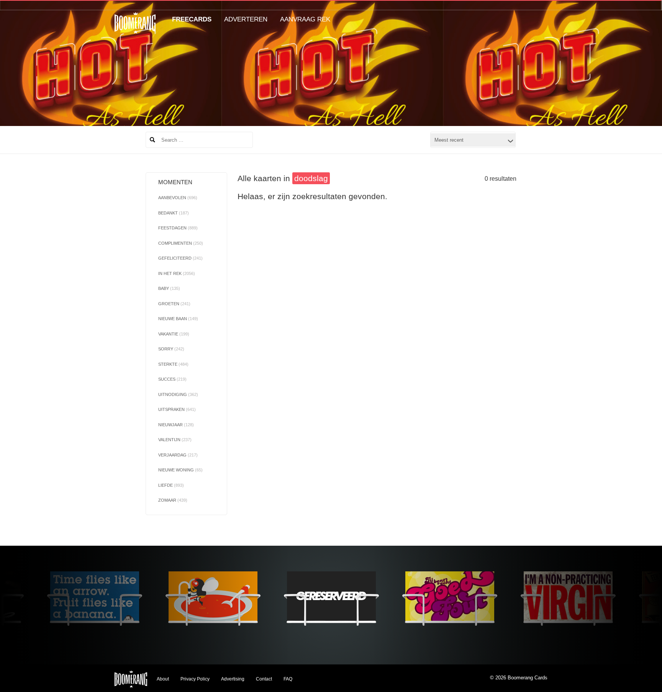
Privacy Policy (195, 679)
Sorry (171, 349)
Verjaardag (178, 455)
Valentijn (175, 439)
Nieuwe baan (178, 318)
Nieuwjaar (176, 424)
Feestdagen (178, 228)
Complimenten (180, 243)
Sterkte (173, 364)
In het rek (176, 273)
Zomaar (172, 500)
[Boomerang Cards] (135, 28)
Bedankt (173, 213)
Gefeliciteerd (180, 258)
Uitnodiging (178, 394)
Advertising (232, 679)
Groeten (174, 303)
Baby (169, 288)
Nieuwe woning (180, 470)
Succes (172, 379)
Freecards (191, 19)
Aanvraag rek (305, 19)
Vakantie (173, 334)
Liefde (171, 485)
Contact (264, 679)
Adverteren (245, 19)
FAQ (287, 679)
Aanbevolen (177, 197)
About (163, 679)
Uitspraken (177, 409)
